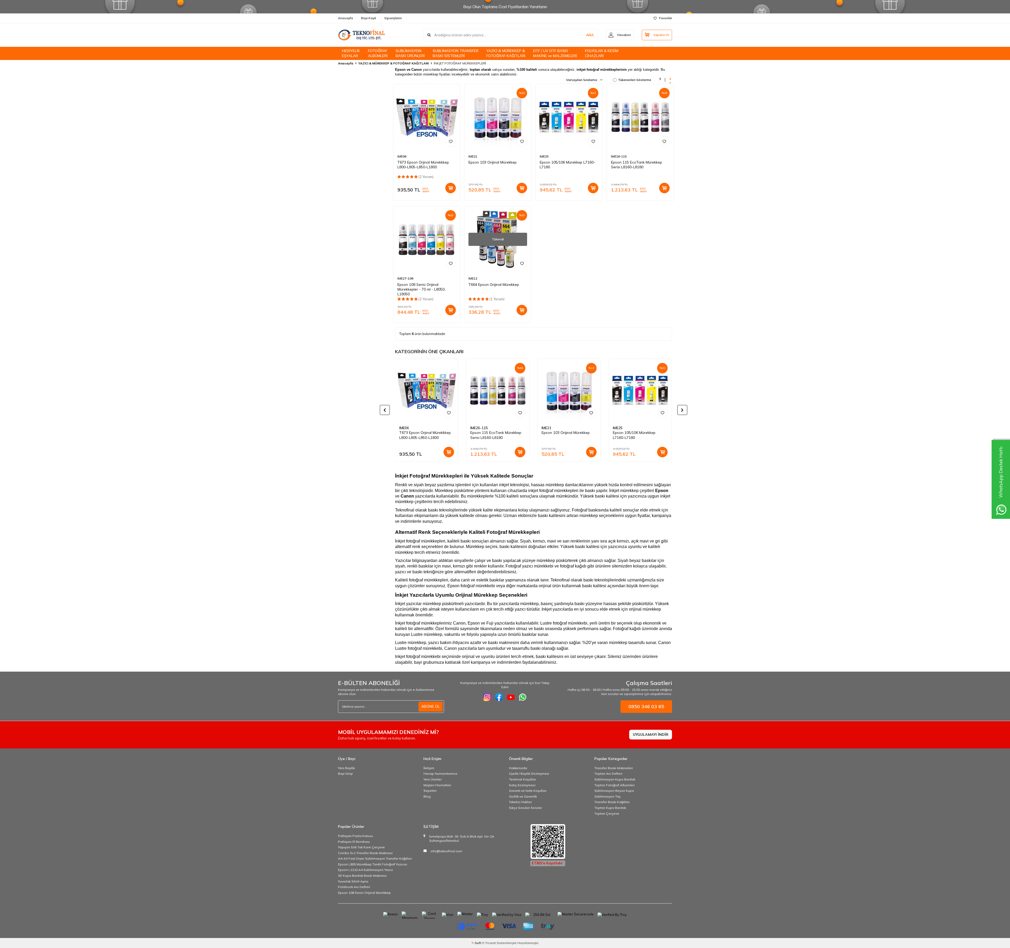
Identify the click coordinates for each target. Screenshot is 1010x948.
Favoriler (665, 18)
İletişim (428, 768)
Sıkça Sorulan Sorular (525, 808)
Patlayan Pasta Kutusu (355, 836)
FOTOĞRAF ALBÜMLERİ (378, 53)
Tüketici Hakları (520, 802)
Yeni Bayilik (346, 768)
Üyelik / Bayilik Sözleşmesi (529, 773)
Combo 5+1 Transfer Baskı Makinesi (365, 853)
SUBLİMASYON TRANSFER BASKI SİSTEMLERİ (455, 53)
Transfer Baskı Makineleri (613, 768)
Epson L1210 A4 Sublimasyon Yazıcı (365, 870)
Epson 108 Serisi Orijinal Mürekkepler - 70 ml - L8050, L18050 (421, 289)
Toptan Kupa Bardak (610, 808)
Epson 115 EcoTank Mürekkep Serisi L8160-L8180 (636, 164)
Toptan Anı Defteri (608, 773)
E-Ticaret (489, 943)
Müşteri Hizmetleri (437, 785)
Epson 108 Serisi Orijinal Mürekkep (364, 893)
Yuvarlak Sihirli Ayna (353, 881)
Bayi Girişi (345, 773)
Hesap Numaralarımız (440, 773)
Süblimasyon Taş (607, 796)
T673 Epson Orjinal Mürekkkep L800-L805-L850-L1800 (423, 164)
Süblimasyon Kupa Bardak (614, 779)
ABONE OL (430, 706)
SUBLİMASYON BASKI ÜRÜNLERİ (410, 53)
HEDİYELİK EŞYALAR (351, 53)
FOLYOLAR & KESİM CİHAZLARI (601, 53)
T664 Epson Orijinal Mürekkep (493, 284)
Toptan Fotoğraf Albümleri (614, 785)
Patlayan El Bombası (354, 842)
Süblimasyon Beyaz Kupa (614, 791)
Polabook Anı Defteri (354, 887)
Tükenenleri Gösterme (634, 80)
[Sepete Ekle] (450, 188)
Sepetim (430, 791)
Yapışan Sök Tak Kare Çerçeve (361, 847)
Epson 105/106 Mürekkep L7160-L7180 (567, 164)
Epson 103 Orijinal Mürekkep (492, 162)
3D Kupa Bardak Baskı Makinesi (362, 876)
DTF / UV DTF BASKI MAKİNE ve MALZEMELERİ (555, 53)
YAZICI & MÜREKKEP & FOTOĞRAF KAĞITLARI (505, 53)
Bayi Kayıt (368, 18)
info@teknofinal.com (446, 851)
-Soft (476, 943)
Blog (427, 796)
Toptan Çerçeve (606, 813)
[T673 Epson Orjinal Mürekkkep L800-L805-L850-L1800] (426, 117)
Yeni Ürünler (432, 779)
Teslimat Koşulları (522, 779)
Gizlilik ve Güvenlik (523, 796)
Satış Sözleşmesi (522, 785)
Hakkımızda (518, 768)
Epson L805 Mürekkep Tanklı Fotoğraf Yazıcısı (372, 864)
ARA (590, 35)
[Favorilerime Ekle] (450, 141)
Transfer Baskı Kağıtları (612, 802)
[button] (385, 410)
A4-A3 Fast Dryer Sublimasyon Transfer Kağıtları (375, 858)
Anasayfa (345, 18)
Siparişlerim (393, 18)
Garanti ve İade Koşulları (528, 791)
